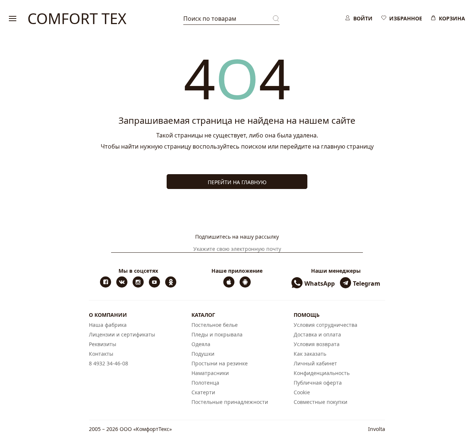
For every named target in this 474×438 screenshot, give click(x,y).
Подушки (202, 353)
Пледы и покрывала (217, 334)
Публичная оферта (318, 382)
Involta (376, 429)
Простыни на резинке (219, 363)
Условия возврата (317, 344)
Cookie (302, 392)
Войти (363, 18)
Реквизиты (102, 344)
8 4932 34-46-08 (108, 363)
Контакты (101, 353)
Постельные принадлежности (229, 401)
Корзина (452, 18)
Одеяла (200, 344)
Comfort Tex (76, 18)
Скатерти (203, 392)
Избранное (405, 18)
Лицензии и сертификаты (122, 334)
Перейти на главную (237, 182)
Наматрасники (210, 372)
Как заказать (310, 353)
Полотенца (205, 382)
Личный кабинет (315, 363)
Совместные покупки (320, 401)
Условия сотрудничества (325, 324)
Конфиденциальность (322, 372)
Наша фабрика (108, 324)
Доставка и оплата (317, 334)
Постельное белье (214, 324)
